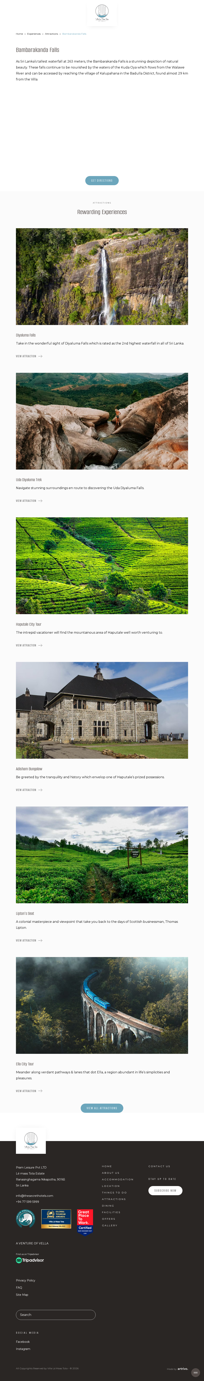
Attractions (51, 33)
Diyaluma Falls (26, 335)
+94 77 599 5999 (27, 1202)
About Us (111, 1172)
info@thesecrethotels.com (34, 1196)
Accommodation (118, 1179)
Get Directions (102, 180)
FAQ (19, 1287)
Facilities (111, 1212)
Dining (108, 1205)
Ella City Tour (25, 1064)
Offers (108, 1218)
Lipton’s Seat (25, 913)
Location (111, 1185)
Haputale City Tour (28, 624)
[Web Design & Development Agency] (182, 1368)
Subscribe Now (165, 1190)
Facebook (23, 1342)
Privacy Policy (25, 1280)
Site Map (22, 1295)
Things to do (114, 1192)
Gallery (110, 1225)
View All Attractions (102, 1108)
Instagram (23, 1349)
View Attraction (26, 356)
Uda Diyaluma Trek (29, 480)
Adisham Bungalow (29, 769)
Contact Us (159, 1166)
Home (19, 33)
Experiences (34, 33)
